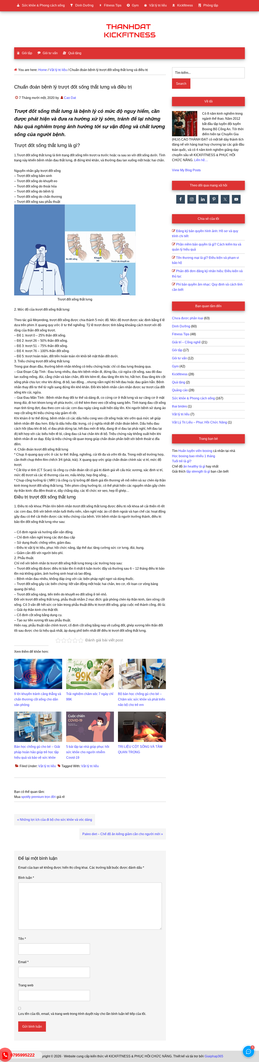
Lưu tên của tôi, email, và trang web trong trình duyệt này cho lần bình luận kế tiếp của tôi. (82, 1013)
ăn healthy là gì (194, 466)
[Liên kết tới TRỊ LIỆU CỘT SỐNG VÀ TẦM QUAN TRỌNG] (142, 714)
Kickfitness (180, 374)
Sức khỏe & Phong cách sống (193, 398)
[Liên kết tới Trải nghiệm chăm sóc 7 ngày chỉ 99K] (90, 661)
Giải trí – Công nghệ (186, 342)
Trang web (25, 985)
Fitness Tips (180, 334)
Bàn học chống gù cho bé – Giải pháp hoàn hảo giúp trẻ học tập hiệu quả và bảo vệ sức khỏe (37, 752)
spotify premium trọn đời (38, 797)
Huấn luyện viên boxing (195, 451)
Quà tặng (178, 382)
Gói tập (177, 350)
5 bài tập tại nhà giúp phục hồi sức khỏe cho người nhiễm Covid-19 (87, 752)
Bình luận (26, 877)
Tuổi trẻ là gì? (181, 461)
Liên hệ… (201, 160)
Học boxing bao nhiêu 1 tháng (193, 456)
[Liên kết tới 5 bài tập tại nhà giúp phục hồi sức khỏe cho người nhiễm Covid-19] (90, 714)
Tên (22, 938)
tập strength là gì (198, 471)
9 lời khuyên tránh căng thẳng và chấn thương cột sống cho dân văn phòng (37, 699)
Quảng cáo (180, 390)
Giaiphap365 (214, 1056)
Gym (175, 366)
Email (23, 962)
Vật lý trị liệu (47, 766)
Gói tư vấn (179, 358)
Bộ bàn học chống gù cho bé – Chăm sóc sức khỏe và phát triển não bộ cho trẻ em (141, 699)
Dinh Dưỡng (181, 326)
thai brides (179, 406)
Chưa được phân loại (187, 318)
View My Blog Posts (186, 170)
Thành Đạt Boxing (129, 30)
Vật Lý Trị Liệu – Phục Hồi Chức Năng (199, 422)
